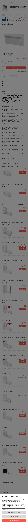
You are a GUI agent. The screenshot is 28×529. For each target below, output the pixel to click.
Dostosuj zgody (14, 516)
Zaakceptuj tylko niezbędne (14, 512)
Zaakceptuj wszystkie (14, 520)
